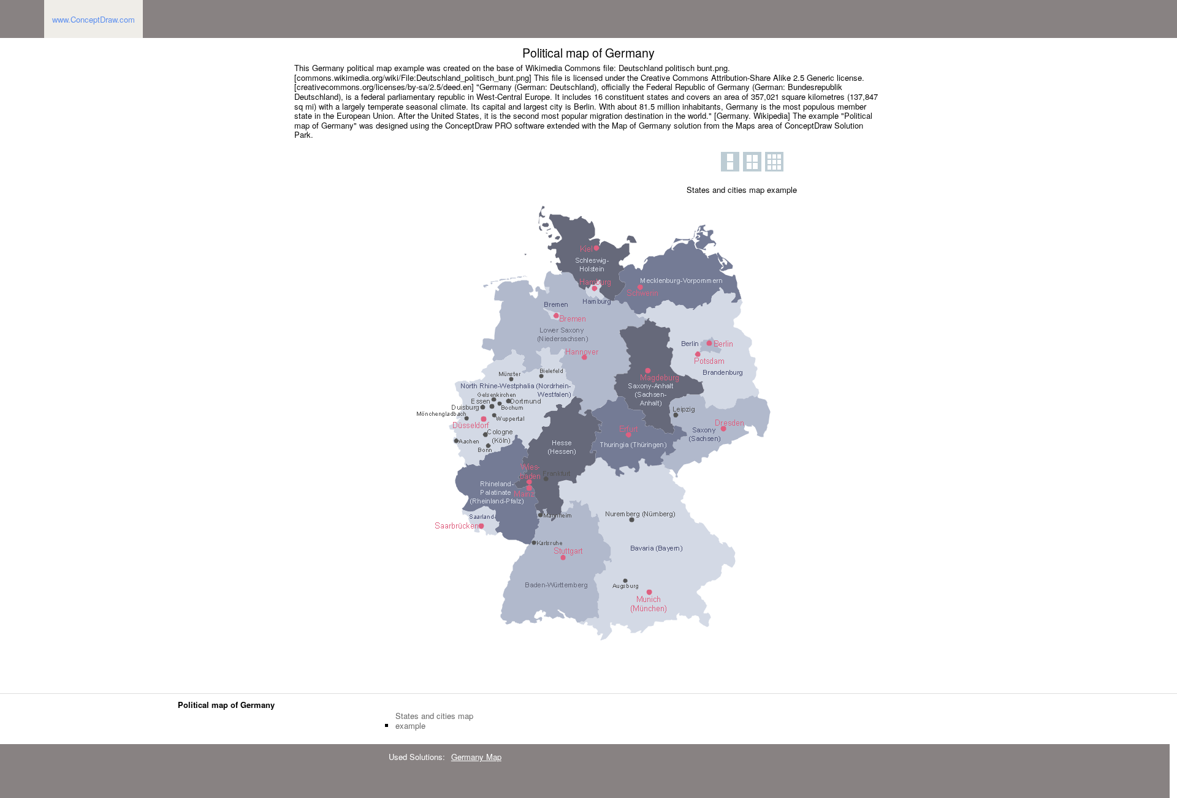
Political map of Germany (226, 704)
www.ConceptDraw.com (93, 19)
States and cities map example (434, 720)
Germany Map (476, 756)
